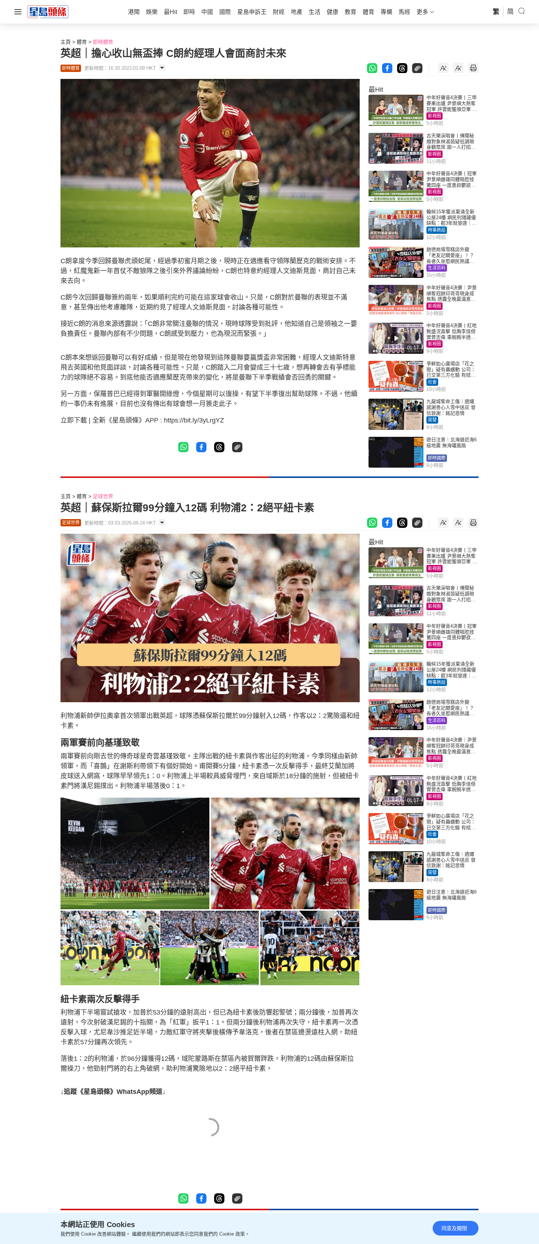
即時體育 (103, 42)
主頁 (65, 42)
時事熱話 (436, 230)
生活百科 (436, 268)
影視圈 (434, 116)
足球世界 (103, 496)
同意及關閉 (454, 1228)
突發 (432, 420)
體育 (82, 42)
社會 (432, 382)
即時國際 (436, 458)
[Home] (48, 11)
